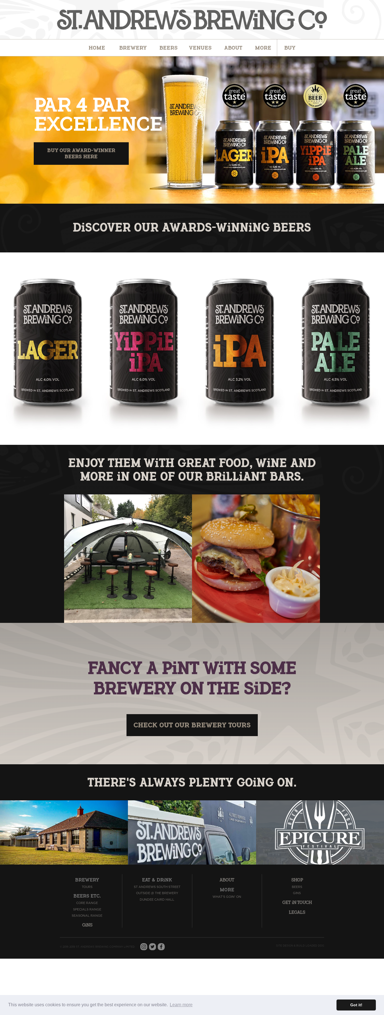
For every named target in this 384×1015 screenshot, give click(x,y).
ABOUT (227, 880)
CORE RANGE (87, 903)
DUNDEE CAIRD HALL (157, 899)
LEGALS (297, 912)
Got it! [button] (356, 1005)
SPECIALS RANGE (87, 909)
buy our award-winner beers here (81, 153)
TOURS (87, 887)
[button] (168, 47)
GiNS (87, 925)
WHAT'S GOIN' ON (227, 896)
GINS (297, 893)
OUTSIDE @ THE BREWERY (157, 893)
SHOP (297, 880)
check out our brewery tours (192, 725)
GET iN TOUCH (297, 902)
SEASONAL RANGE (87, 915)
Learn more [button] (181, 1004)
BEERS (297, 887)
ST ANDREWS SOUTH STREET (157, 887)
